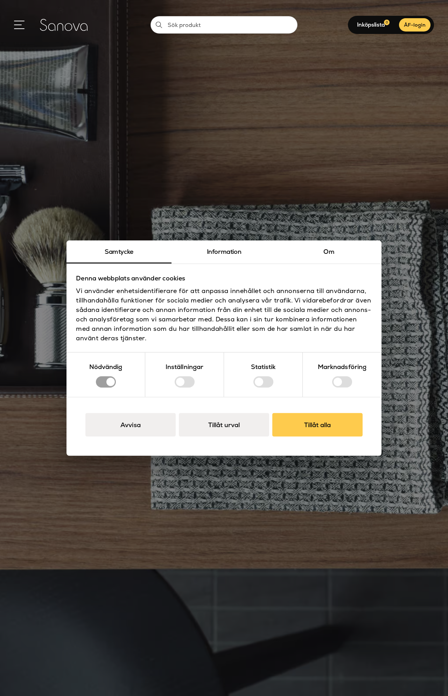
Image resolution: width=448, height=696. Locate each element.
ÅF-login (415, 25)
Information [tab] (224, 252)
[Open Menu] (19, 25)
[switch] (185, 381)
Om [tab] (328, 252)
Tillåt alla (317, 424)
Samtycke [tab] (119, 252)
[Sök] (158, 25)
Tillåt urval (224, 424)
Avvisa (130, 424)
